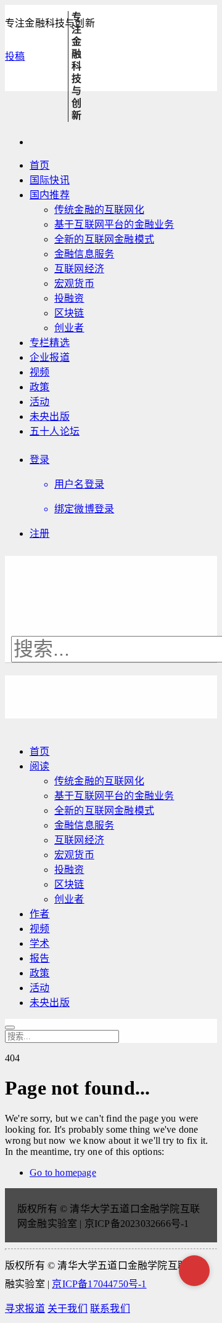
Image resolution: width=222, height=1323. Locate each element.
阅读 (39, 766)
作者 (39, 914)
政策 (39, 387)
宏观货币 (74, 283)
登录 (39, 459)
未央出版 (50, 416)
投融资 (69, 298)
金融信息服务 (84, 254)
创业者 (69, 328)
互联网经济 (79, 268)
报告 (39, 958)
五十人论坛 (55, 431)
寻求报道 (25, 1308)
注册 (39, 533)
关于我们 (67, 1308)
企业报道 (50, 357)
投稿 (15, 56)
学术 (39, 943)
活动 (39, 401)
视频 (39, 372)
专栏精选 (50, 342)
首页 (39, 165)
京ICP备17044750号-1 (99, 1284)
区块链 (69, 313)
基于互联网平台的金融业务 (114, 224)
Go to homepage (63, 1172)
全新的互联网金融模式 (104, 239)
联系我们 (110, 1308)
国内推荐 (50, 195)
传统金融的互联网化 (99, 209)
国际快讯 (50, 180)
